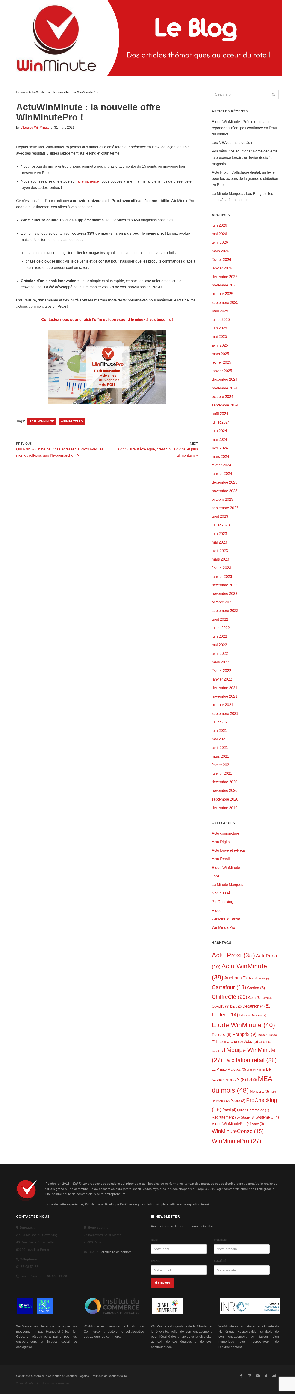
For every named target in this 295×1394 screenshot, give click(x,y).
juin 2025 (219, 328)
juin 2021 (219, 731)
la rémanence (88, 181)
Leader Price (256, 1069)
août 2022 (220, 619)
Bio (253, 978)
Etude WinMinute (226, 868)
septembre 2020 (225, 799)
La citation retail (250, 1060)
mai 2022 (219, 645)
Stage (248, 1117)
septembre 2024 (225, 405)
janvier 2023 (222, 577)
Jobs (216, 876)
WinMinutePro (72, 421)
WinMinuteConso (226, 919)
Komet (217, 1051)
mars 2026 (220, 251)
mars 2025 (220, 354)
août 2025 (220, 311)
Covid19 (220, 1006)
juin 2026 (219, 225)
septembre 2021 (225, 714)
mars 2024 (220, 457)
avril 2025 (220, 345)
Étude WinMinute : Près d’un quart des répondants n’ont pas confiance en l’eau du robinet (244, 128)
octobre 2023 (222, 499)
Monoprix (259, 1091)
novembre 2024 (224, 388)
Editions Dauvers (252, 1015)
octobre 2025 (222, 294)
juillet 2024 (221, 422)
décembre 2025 (224, 277)
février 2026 (221, 260)
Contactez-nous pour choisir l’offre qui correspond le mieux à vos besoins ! (107, 319)
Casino (256, 988)
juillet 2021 (221, 722)
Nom (154, 1239)
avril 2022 (220, 653)
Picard (237, 1101)
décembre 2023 (224, 482)
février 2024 (221, 465)
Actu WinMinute (42, 421)
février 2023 (221, 568)
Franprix (245, 1034)
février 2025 (221, 362)
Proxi (229, 1110)
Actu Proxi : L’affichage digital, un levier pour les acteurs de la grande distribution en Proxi (245, 178)
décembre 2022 (224, 585)
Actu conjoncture (225, 833)
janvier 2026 (222, 268)
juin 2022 (219, 636)
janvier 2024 (222, 474)
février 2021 (221, 765)
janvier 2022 (222, 679)
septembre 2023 (225, 508)
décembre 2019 (224, 808)
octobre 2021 (222, 705)
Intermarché (229, 1041)
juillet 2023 (221, 525)
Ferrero (222, 1034)
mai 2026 (219, 234)
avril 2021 (220, 748)
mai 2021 (219, 739)
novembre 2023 (224, 491)
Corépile (268, 998)
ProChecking (222, 902)
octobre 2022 (222, 602)
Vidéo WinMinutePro (231, 1124)
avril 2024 (220, 448)
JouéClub (266, 1041)
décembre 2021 (224, 688)
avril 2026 (220, 242)
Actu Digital (221, 842)
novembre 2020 (224, 790)
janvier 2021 (222, 773)
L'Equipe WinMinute (35, 127)
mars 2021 (220, 756)
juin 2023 (219, 534)
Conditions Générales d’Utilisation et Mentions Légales (52, 1376)
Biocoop (265, 978)
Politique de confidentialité (109, 1376)
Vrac (258, 1124)
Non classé (221, 893)
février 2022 (221, 671)
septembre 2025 (225, 302)
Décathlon (253, 1006)
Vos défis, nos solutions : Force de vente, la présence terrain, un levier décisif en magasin (245, 157)
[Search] (273, 94)
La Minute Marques (227, 885)
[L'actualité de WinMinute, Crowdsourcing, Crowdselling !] (56, 38)
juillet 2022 (221, 628)
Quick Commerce (253, 1110)
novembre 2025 (224, 285)
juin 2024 (219, 431)
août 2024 (220, 414)
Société (220, 1260)
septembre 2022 (225, 611)
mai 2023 (219, 542)
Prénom (220, 1239)
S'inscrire (164, 1282)
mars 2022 (220, 662)
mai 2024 (219, 439)
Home (20, 92)
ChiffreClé (229, 997)
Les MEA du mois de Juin (232, 143)
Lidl (252, 1080)
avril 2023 (220, 551)
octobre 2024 (222, 397)
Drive (236, 1006)
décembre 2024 (224, 379)
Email (155, 1260)
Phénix (223, 1101)
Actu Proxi (233, 955)
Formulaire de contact (115, 1252)
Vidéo (216, 910)
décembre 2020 (224, 782)
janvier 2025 (222, 371)
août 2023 (220, 516)
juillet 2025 (221, 319)
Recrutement (226, 1117)
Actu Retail (221, 859)
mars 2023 (220, 559)
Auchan (235, 977)
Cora (254, 997)
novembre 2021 (224, 696)
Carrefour (229, 987)
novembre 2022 (224, 594)
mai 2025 (219, 337)
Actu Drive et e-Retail (229, 850)
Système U (267, 1117)
